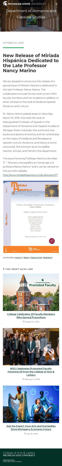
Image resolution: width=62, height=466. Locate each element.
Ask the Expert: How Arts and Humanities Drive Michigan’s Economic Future (31, 428)
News (26, 258)
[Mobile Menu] (56, 4)
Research (47, 258)
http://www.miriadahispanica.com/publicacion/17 (30, 175)
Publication (36, 258)
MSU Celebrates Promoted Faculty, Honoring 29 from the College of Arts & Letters (31, 371)
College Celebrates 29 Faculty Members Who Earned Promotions (31, 316)
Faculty (18, 258)
